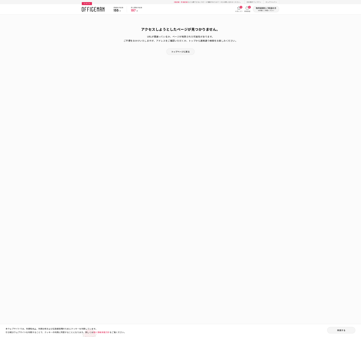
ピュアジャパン (271, 2)
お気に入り (239, 9)
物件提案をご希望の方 (266, 9)
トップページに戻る (180, 51)
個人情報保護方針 (101, 332)
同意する (341, 330)
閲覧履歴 (247, 9)
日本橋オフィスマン (254, 2)
